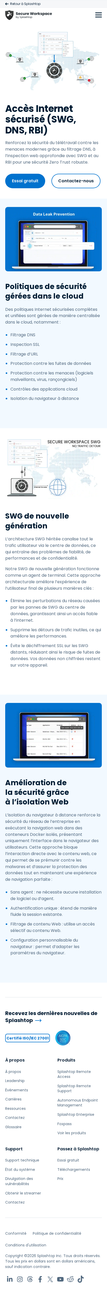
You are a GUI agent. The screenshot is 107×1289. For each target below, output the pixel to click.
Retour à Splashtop (25, 4)
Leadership (15, 1080)
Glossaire (13, 1127)
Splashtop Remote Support (74, 1088)
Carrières (13, 1099)
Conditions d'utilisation (25, 1245)
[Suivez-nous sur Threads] (30, 1279)
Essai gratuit (25, 181)
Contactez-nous (76, 181)
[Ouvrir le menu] (98, 15)
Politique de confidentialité (57, 1233)
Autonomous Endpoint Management (77, 1103)
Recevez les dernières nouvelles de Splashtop (51, 1017)
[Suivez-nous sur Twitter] (50, 1279)
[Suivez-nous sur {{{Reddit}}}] (70, 1279)
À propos (15, 1060)
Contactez (15, 1117)
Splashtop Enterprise (75, 1114)
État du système (20, 1169)
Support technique (22, 1160)
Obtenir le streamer (23, 1193)
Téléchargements (73, 1169)
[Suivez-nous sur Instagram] (19, 1279)
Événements (16, 1090)
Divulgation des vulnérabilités (19, 1181)
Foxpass (64, 1123)
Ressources (15, 1108)
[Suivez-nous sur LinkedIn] (9, 1279)
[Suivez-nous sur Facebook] (40, 1279)
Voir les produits (71, 1133)
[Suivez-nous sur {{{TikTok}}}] (80, 1279)
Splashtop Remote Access (74, 1074)
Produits (66, 1060)
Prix (60, 1178)
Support (14, 1149)
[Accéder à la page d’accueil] (28, 15)
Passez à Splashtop (78, 1149)
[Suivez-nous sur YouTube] (60, 1279)
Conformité (15, 1233)
